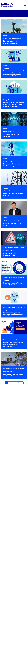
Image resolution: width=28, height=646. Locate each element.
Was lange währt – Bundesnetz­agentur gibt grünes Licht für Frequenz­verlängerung (13, 103)
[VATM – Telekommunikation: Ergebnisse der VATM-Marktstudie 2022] (14, 238)
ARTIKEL (5, 35)
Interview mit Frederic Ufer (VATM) (12, 223)
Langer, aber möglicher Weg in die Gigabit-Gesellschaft (13, 374)
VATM (4, 247)
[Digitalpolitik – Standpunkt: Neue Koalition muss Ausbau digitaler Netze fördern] (14, 268)
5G (4, 368)
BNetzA (23, 307)
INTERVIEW (6, 218)
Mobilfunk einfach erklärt (9, 337)
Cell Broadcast (20, 337)
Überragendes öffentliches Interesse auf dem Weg (12, 41)
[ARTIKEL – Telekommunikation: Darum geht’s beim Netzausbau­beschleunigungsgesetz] (14, 148)
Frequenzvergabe (16, 307)
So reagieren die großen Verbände (11, 134)
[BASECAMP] (7, 5)
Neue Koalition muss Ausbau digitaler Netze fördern (12, 283)
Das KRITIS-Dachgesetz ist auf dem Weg (13, 193)
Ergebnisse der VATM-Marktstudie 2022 (10, 253)
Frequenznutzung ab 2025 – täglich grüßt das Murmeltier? (13, 312)
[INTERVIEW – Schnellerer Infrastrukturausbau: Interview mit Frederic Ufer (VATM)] (14, 208)
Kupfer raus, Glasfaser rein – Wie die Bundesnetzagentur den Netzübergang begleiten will (14, 72)
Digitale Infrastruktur (19, 247)
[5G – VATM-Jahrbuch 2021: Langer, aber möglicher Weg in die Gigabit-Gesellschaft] (14, 359)
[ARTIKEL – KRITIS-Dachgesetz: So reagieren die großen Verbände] (14, 119)
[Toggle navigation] (25, 5)
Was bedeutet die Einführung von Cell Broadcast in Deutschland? (13, 343)
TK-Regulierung (7, 307)
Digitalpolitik (6, 277)
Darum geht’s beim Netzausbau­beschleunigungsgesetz (14, 163)
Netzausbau (10, 247)
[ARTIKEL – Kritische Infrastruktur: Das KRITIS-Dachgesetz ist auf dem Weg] (14, 178)
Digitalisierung (20, 368)
